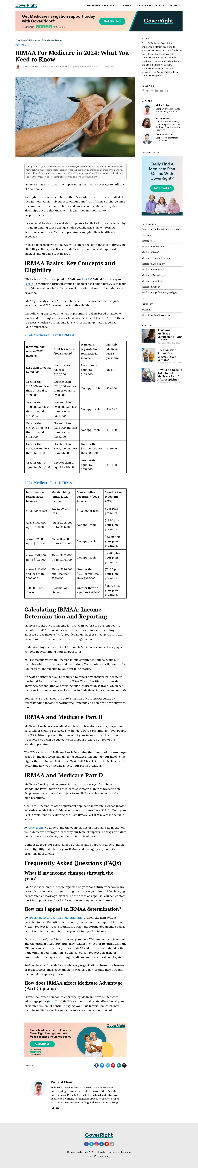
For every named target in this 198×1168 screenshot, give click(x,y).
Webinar (146, 309)
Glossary (146, 235)
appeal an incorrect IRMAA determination (56, 917)
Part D (28, 284)
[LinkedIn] (101, 1144)
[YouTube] (106, 1144)
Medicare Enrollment (153, 263)
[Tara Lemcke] (147, 122)
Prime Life (147, 304)
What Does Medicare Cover (157, 315)
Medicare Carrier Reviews (156, 258)
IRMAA (91, 201)
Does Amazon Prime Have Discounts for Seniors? (166, 354)
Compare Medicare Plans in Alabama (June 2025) (168, 110)
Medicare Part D (151, 286)
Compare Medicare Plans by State (160, 229)
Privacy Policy (102, 1155)
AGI (59, 634)
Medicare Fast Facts (153, 269)
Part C (52, 1001)
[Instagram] (96, 1144)
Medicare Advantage (153, 246)
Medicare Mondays (152, 281)
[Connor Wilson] (147, 138)
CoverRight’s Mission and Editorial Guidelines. (38, 41)
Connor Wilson (164, 134)
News (145, 298)
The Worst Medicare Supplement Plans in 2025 (169, 335)
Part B (86, 279)
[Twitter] (91, 1144)
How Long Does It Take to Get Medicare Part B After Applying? (169, 374)
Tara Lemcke (162, 118)
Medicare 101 (22, 45)
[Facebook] (86, 1144)
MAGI (112, 634)
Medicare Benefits (152, 252)
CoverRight (35, 827)
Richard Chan (31, 66)
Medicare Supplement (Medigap (159, 292)
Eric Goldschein (61, 66)
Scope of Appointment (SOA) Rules (167, 139)
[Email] (112, 1144)
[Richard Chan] (147, 109)
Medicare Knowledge (153, 275)
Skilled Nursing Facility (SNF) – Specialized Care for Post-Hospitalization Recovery (168, 125)
